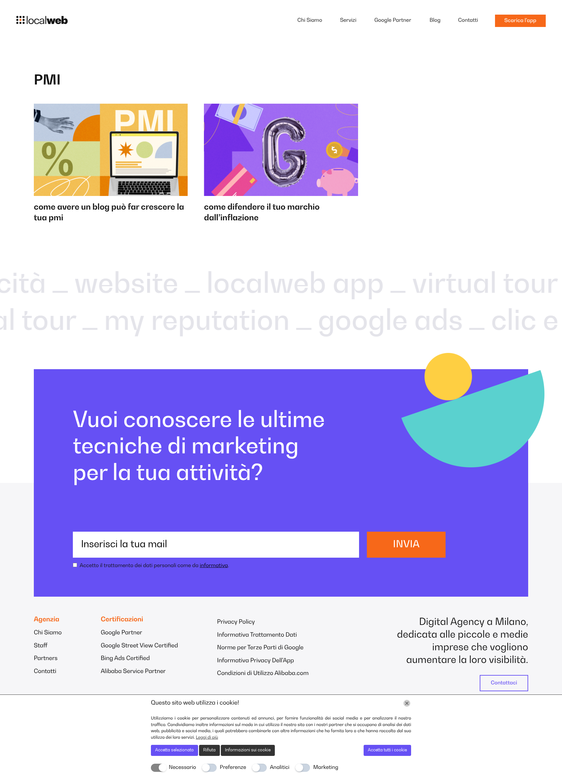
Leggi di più (207, 737)
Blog (435, 20)
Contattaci (504, 683)
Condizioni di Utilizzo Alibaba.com (263, 674)
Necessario (182, 767)
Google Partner (392, 20)
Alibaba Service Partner (133, 672)
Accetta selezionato (174, 750)
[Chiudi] (407, 703)
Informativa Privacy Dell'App (255, 661)
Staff (40, 646)
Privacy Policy (236, 622)
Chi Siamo (309, 20)
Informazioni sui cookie (248, 750)
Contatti (468, 20)
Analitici (279, 767)
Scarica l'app (520, 20)
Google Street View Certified (139, 646)
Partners (46, 659)
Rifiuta (209, 750)
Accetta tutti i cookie (387, 750)
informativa (214, 565)
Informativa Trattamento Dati (257, 635)
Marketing (325, 767)
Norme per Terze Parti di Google (260, 648)
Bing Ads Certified (125, 659)
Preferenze (233, 767)
